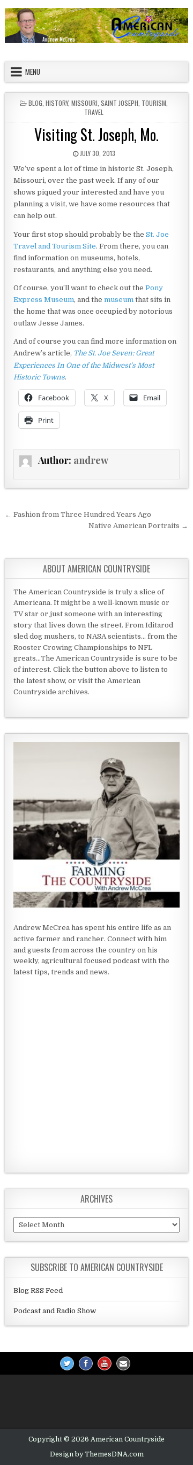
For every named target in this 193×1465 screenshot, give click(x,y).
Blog (35, 102)
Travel (93, 112)
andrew (90, 460)
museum (118, 300)
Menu (32, 71)
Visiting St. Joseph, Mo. (96, 134)
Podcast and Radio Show (54, 1311)
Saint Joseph (119, 102)
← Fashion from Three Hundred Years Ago (78, 514)
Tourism (154, 102)
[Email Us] (123, 1363)
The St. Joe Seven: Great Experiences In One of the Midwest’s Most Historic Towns (83, 365)
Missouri (84, 102)
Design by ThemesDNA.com (97, 1454)
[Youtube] (105, 1363)
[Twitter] (67, 1363)
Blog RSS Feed (38, 1290)
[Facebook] (86, 1363)
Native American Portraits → (138, 526)
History (57, 102)
